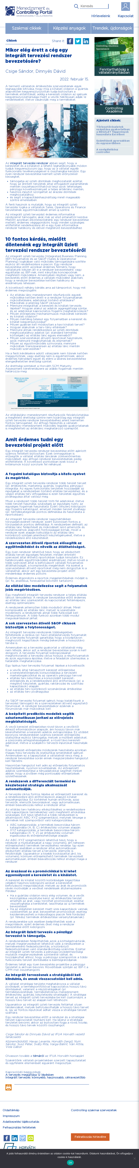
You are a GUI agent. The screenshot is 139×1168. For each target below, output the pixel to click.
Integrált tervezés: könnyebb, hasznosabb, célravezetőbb (45, 1077)
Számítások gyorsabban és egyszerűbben (113, 142)
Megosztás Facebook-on (70, 41)
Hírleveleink (100, 16)
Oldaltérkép (11, 1110)
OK (70, 1162)
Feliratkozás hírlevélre (90, 1137)
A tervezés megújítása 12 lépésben (29, 1075)
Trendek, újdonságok (112, 28)
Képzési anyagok (69, 28)
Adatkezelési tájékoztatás (21, 1121)
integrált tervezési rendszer (29, 163)
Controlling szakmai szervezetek (94, 1110)
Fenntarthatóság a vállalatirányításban (114, 71)
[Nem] (134, 1158)
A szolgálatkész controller (107, 150)
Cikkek (11, 40)
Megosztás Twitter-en (78, 41)
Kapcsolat (126, 16)
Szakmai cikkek (26, 28)
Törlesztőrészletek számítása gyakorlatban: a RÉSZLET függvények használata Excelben (113, 131)
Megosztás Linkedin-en (86, 41)
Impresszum (11, 1116)
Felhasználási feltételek (19, 1127)
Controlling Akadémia (114, 110)
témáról (38, 1056)
